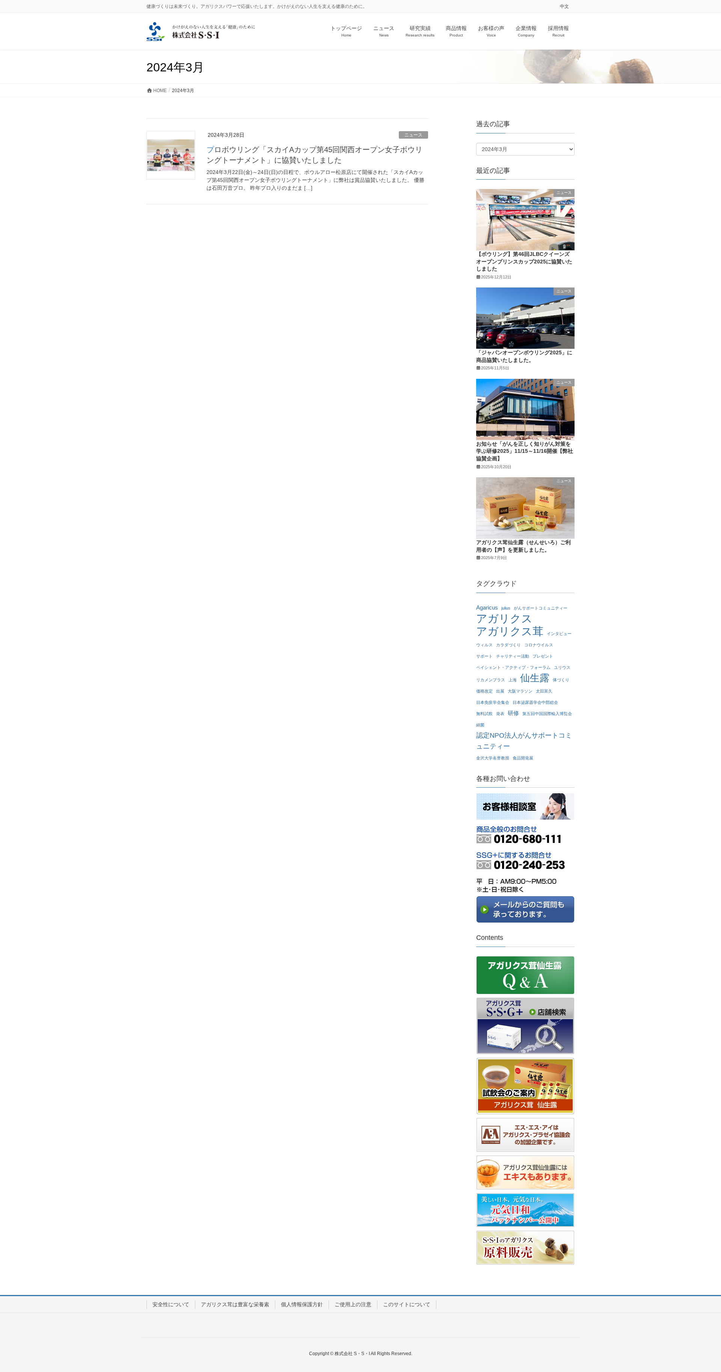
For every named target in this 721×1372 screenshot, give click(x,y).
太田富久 (544, 691)
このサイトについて (406, 1304)
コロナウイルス (538, 645)
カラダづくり (508, 645)
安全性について (170, 1304)
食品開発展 (523, 758)
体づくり (561, 680)
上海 (512, 680)
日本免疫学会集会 (492, 702)
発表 (500, 713)
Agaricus (487, 607)
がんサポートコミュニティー (540, 608)
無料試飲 (484, 713)
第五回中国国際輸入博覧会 (547, 713)
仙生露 (534, 678)
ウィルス (484, 645)
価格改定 (484, 691)
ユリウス (562, 667)
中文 (564, 6)
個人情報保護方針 (302, 1304)
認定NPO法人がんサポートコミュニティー (524, 740)
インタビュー (559, 633)
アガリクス (504, 618)
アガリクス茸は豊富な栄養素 (235, 1304)
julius (505, 608)
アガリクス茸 (509, 631)
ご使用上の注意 (353, 1304)
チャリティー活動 (512, 656)
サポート (484, 656)
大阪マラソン (520, 691)
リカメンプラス (490, 680)
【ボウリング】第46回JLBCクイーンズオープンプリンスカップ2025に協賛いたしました (524, 261)
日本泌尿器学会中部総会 (535, 702)
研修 (513, 713)
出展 (500, 691)
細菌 (480, 725)
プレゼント (542, 656)
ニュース (413, 135)
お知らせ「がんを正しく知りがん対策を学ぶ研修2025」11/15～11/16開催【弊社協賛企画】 (524, 451)
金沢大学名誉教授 (492, 758)
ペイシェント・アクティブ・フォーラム (513, 667)
